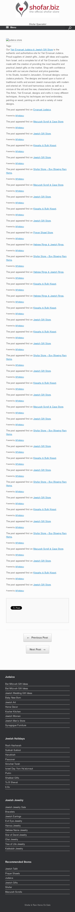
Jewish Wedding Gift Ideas (18, 693)
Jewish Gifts (11, 882)
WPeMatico (19, 115)
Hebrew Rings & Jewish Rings (48, 244)
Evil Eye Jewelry (13, 820)
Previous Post (37, 637)
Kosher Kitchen (13, 711)
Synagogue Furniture (15, 725)
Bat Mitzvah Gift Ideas (16, 688)
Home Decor (11, 706)
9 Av (7, 787)
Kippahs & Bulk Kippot (44, 145)
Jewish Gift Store (42, 133)
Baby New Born (13, 697)
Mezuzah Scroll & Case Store (48, 121)
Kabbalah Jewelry (14, 848)
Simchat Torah (12, 763)
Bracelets (10, 811)
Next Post (38, 649)
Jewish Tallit (11, 868)
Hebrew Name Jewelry (16, 830)
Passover (10, 759)
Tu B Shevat (11, 782)
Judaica (9, 877)
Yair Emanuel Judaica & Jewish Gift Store (31, 49)
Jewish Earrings (13, 816)
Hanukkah (10, 754)
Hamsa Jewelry (13, 825)
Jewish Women (13, 716)
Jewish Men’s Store (15, 720)
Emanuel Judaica (42, 109)
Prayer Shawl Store (43, 232)
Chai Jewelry (11, 839)
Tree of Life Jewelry (15, 844)
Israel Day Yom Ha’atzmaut (19, 768)
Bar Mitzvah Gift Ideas (16, 683)
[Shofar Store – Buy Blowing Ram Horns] (37, 9)
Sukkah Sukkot (13, 750)
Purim (8, 773)
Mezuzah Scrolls (13, 891)
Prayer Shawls (12, 873)
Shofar (8, 887)
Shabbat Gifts (12, 777)
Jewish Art (10, 702)
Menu (13, 27)
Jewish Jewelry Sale (15, 807)
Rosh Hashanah (13, 745)
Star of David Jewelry (16, 834)
